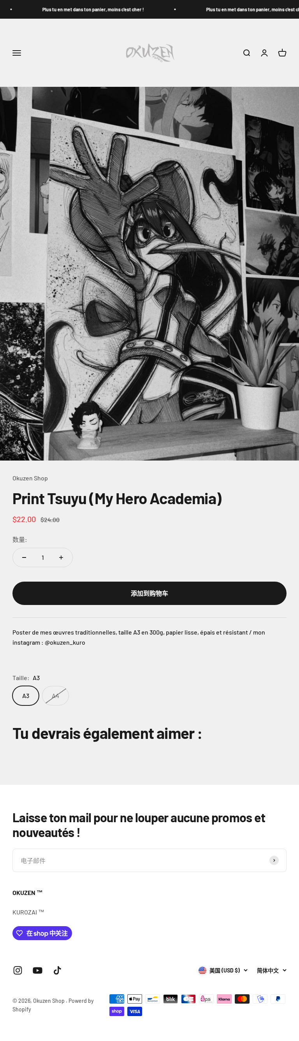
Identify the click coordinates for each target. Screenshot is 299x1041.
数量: (19, 539)
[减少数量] (24, 557)
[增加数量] (61, 557)
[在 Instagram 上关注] (17, 970)
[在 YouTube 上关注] (37, 970)
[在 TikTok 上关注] (57, 970)
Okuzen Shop (30, 478)
